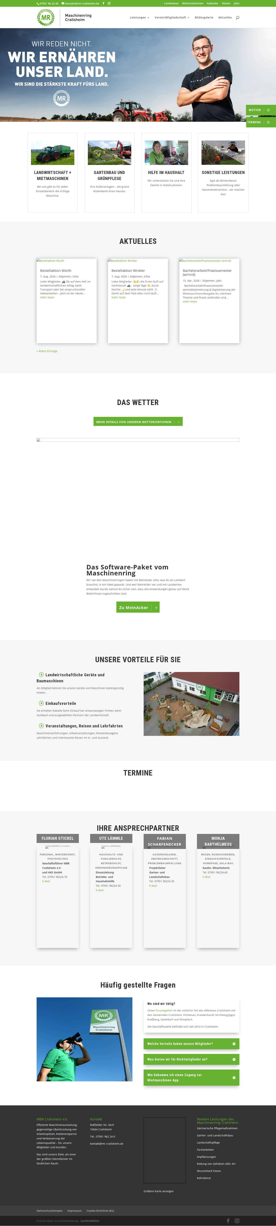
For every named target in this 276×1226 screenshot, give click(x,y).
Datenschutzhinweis (50, 1210)
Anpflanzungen (206, 1157)
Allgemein (65, 276)
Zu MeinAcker (133, 607)
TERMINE (254, 122)
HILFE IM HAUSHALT (166, 172)
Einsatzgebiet (164, 1010)
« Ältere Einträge (47, 351)
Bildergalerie (204, 17)
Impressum (74, 1210)
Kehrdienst (204, 1178)
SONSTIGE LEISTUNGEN (223, 172)
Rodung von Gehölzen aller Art (216, 1164)
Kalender (212, 3)
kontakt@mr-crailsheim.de (106, 1143)
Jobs (236, 3)
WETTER (255, 110)
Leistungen (138, 17)
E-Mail (46, 881)
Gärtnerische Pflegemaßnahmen (217, 1128)
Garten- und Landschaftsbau (215, 1135)
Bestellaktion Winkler (128, 270)
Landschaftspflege (208, 1142)
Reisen (226, 3)
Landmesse (171, 3)
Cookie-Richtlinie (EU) (100, 1210)
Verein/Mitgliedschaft (170, 17)
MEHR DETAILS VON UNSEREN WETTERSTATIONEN (133, 422)
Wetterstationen (192, 3)
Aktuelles (225, 17)
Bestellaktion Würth (55, 270)
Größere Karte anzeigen (159, 1191)
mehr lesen (47, 297)
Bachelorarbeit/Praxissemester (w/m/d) (207, 272)
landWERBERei (90, 1221)
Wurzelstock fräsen (209, 1171)
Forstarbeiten (205, 1149)
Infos (75, 276)
